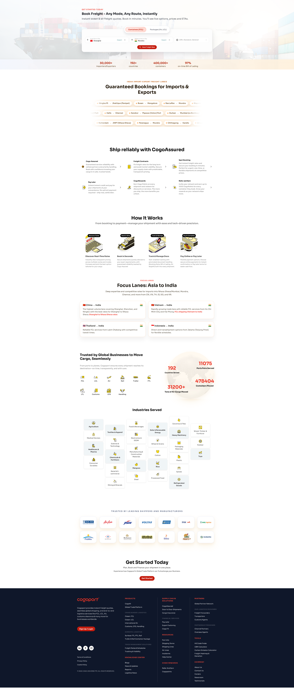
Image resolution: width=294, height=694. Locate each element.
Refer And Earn (168, 668)
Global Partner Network (204, 604)
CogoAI (128, 604)
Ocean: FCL (129, 616)
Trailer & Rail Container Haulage (137, 639)
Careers (198, 674)
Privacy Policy (82, 661)
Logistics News (131, 673)
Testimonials (199, 681)
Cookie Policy (82, 665)
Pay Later (165, 622)
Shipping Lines (168, 647)
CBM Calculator (201, 647)
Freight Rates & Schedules (135, 648)
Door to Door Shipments (171, 609)
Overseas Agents (201, 632)
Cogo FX (165, 629)
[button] (107, 40)
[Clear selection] (124, 40)
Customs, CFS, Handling (134, 626)
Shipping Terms (168, 643)
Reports (128, 670)
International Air (131, 623)
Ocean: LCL (129, 620)
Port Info (165, 640)
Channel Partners (201, 629)
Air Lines (165, 650)
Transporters (200, 616)
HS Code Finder (201, 643)
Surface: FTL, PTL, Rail (133, 636)
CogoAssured (167, 606)
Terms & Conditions (84, 657)
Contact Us (199, 671)
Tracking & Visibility (132, 651)
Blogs (127, 663)
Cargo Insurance (168, 613)
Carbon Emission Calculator (206, 650)
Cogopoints (167, 672)
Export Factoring (168, 625)
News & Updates (131, 666)
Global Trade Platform (133, 607)
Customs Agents (201, 620)
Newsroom (199, 677)
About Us (198, 667)
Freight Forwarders (202, 613)
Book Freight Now (148, 47)
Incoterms (166, 654)
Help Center (167, 657)
